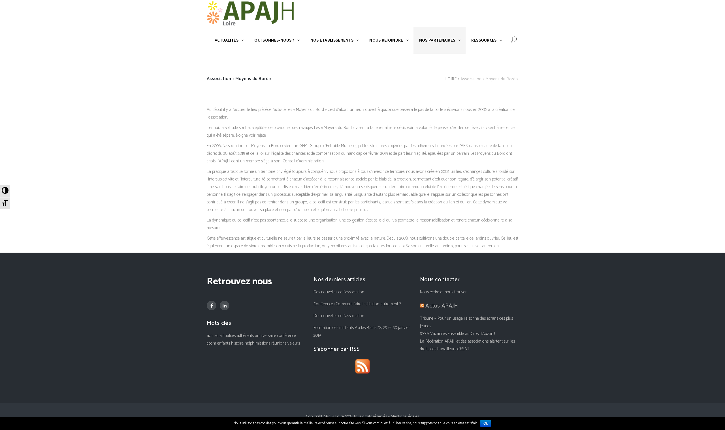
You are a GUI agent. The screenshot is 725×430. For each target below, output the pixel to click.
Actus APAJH (441, 306)
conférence (286, 335)
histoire (237, 343)
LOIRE (451, 79)
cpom (211, 343)
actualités (227, 335)
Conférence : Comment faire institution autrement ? (357, 304)
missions (262, 343)
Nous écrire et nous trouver (443, 292)
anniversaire (265, 335)
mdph (249, 343)
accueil (212, 335)
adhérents (245, 335)
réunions (278, 343)
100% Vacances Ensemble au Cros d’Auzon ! (457, 333)
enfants (223, 343)
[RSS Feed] (362, 367)
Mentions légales (405, 416)
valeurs (293, 343)
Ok (485, 423)
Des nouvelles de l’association (339, 292)
